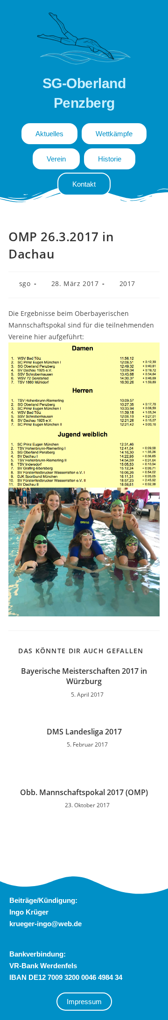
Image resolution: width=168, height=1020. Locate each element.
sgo (25, 283)
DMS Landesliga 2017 (84, 732)
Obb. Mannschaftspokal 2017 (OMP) (84, 792)
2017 (127, 283)
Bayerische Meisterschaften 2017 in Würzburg (84, 676)
